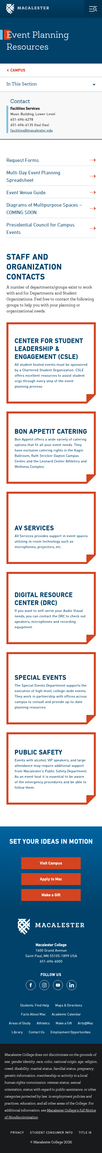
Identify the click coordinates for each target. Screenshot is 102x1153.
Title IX (85, 1132)
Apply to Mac (51, 879)
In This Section (21, 84)
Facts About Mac (33, 1014)
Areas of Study (20, 1023)
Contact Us (37, 1032)
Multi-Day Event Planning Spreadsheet (33, 176)
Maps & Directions (68, 1005)
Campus (18, 70)
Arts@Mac (85, 1023)
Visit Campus (51, 863)
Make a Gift (51, 895)
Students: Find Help (34, 1005)
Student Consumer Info (51, 1132)
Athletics (43, 1023)
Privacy (17, 1132)
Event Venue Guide (26, 192)
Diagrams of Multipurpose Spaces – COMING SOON (44, 208)
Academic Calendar (66, 1014)
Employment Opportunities (71, 1032)
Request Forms (22, 160)
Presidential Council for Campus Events (40, 228)
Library (17, 1032)
